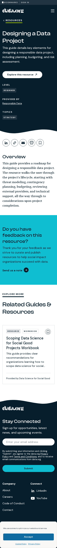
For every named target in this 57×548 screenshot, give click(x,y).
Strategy (10, 117)
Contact (7, 510)
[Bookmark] (48, 332)
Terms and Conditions (25, 456)
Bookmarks (11, 2)
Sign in (25, 2)
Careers (7, 497)
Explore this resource (20, 74)
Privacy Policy (34, 544)
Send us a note (12, 270)
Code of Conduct (13, 503)
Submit (28, 468)
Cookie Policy (21, 544)
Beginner (9, 90)
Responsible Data (12, 103)
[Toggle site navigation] (52, 10)
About (6, 490)
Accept (28, 537)
